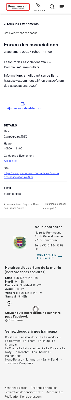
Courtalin (11, 337)
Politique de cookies (44, 387)
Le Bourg (44, 340)
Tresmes (11, 363)
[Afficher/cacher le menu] (62, 6)
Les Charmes (40, 352)
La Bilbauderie (28, 337)
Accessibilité (55, 392)
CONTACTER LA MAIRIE (47, 256)
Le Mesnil (37, 348)
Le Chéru (11, 348)
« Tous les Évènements (21, 24)
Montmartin (32, 359)
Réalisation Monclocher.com (23, 396)
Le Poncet (53, 348)
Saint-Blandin (51, 359)
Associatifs (10, 161)
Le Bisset (29, 340)
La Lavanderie (49, 337)
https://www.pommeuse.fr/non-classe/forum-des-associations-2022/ (31, 175)
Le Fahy (24, 348)
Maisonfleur (13, 355)
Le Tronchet (22, 352)
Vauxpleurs (26, 363)
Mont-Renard (13, 359)
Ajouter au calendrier (21, 108)
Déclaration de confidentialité (23, 392)
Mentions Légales (15, 387)
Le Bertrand (13, 340)
